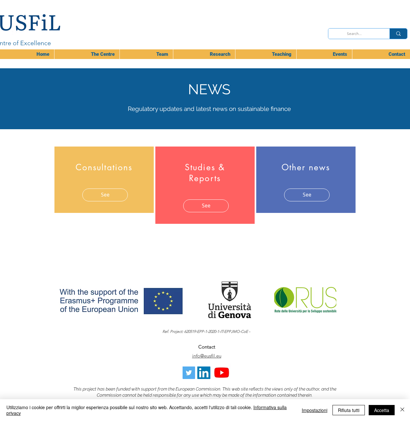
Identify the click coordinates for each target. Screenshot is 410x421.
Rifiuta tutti (348, 410)
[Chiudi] (402, 410)
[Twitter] (189, 372)
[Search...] (398, 34)
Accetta (381, 410)
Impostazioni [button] (314, 410)
